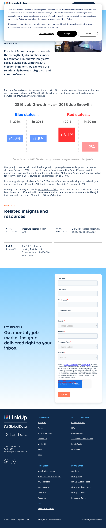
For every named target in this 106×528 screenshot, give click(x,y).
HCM (73, 428)
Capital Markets (78, 422)
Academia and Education (82, 438)
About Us (42, 422)
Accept (67, 34)
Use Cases (75, 449)
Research (42, 498)
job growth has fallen (48, 189)
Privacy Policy (42, 519)
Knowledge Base (45, 433)
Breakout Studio (96, 519)
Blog (39, 503)
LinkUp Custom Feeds (80, 482)
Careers (41, 428)
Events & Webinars (46, 508)
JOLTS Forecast (44, 482)
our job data (16, 167)
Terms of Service (55, 519)
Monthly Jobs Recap (46, 471)
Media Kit (42, 444)
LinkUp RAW (76, 476)
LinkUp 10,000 (44, 492)
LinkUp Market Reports (81, 487)
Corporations (77, 433)
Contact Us (42, 438)
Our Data (75, 471)
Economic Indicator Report (49, 476)
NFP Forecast (43, 487)
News (40, 449)
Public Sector (77, 444)
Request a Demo (78, 498)
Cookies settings (46, 34)
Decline (88, 34)
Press (40, 454)
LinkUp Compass (78, 492)
